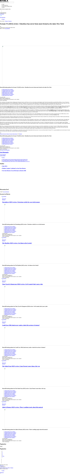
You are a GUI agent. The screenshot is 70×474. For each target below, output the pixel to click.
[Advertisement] (35, 37)
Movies (6, 21)
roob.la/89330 (7, 28)
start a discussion (6, 191)
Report (3, 19)
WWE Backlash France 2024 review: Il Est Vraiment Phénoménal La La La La (16, 161)
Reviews (9, 21)
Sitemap (11, 467)
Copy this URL (2, 97)
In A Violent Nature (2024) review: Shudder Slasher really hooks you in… (15, 160)
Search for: (2, 2)
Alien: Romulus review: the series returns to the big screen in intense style (15, 159)
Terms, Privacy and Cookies (5, 467)
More (1, 446)
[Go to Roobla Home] (4, 1)
